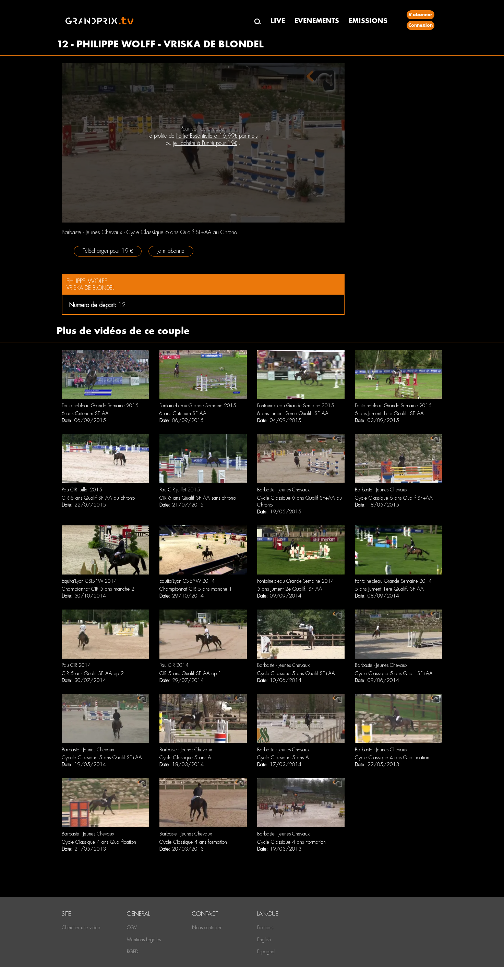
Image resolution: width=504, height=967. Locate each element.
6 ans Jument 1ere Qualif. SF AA (389, 413)
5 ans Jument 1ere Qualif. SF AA (389, 588)
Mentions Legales (144, 939)
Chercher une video (81, 927)
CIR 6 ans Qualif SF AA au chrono (98, 497)
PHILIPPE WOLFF (87, 281)
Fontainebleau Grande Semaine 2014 (295, 581)
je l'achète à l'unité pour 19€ (205, 143)
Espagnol (266, 951)
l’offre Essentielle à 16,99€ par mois (217, 135)
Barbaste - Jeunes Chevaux (283, 490)
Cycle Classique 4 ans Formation (291, 842)
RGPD (132, 951)
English (264, 939)
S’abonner (420, 15)
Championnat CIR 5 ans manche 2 (98, 588)
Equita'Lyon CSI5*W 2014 (89, 581)
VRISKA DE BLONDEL (90, 288)
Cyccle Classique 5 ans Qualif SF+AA (102, 757)
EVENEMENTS (317, 20)
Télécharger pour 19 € (108, 250)
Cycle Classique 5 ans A (185, 757)
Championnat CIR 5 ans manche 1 (195, 588)
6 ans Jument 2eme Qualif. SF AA (292, 413)
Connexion (420, 25)
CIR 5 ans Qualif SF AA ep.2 (93, 673)
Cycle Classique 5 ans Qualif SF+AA (296, 673)
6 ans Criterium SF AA (85, 413)
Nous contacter (206, 927)
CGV (132, 927)
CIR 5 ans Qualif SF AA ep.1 (190, 673)
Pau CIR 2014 (76, 665)
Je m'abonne (170, 250)
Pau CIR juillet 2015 (82, 490)
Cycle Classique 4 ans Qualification (392, 757)
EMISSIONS (368, 20)
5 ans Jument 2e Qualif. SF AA (289, 588)
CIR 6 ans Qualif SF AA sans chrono (197, 497)
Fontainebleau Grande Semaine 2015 (100, 405)
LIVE (278, 20)
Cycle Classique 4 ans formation (193, 842)
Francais (265, 927)
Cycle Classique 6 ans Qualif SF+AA (394, 497)
